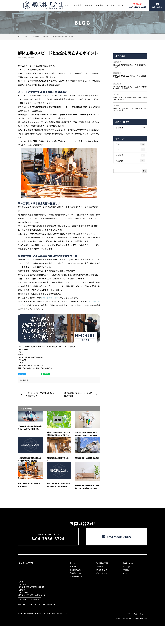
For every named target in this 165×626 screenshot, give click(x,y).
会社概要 (110, 5)
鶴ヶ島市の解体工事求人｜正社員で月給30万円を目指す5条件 (130, 87)
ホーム (67, 5)
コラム (129, 149)
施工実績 (99, 5)
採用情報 (88, 5)
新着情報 (31, 57)
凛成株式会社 (25, 562)
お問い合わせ (157, 7)
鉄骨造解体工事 (76, 576)
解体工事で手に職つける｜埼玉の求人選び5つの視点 (129, 109)
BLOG (120, 5)
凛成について (128, 563)
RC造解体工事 (102, 563)
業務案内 (77, 5)
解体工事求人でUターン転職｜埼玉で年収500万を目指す (130, 98)
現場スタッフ (101, 570)
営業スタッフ (101, 573)
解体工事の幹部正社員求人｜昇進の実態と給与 (129, 76)
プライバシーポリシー (137, 613)
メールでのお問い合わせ (118, 536)
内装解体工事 (75, 573)
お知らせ (130, 144)
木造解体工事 (75, 570)
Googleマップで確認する (29, 599)
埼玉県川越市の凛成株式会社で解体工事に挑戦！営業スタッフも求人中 (42, 614)
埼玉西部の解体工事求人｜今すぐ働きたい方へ (129, 65)
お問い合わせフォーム (50, 297)
